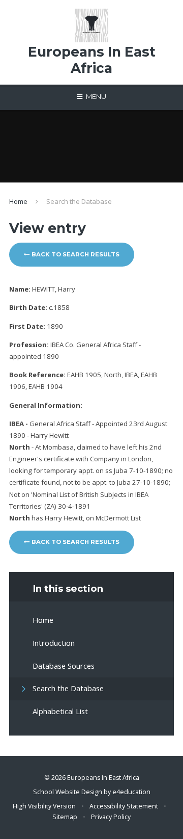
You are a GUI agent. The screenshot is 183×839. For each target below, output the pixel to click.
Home (18, 201)
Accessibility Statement (123, 806)
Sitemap (64, 816)
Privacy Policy (111, 816)
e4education (131, 792)
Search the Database (79, 201)
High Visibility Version (44, 806)
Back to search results (74, 254)
